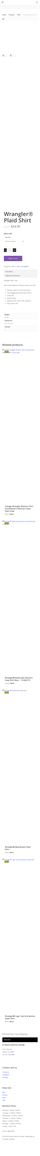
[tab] (20, 272)
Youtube (5, 1077)
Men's (14, 266)
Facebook (5, 1072)
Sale (3, 1100)
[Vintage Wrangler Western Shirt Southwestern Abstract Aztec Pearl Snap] (20, 425)
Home (4, 15)
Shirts (19, 15)
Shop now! (7, 1040)
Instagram (5, 1075)
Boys (4, 1098)
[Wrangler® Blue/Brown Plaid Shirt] (20, 766)
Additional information (12, 276)
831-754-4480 (9, 1055)
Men (3, 1092)
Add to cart (13, 258)
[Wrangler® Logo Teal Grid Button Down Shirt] (20, 935)
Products (11, 15)
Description (9, 271)
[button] (37, 2)
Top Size (7, 237)
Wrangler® (24, 266)
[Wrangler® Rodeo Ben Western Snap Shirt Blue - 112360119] (20, 597)
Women (5, 1095)
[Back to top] (20, 1154)
